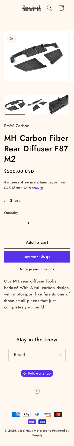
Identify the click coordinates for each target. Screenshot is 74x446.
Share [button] (15, 200)
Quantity (11, 212)
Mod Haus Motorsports (34, 430)
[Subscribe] (60, 355)
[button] (10, 8)
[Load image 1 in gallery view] (15, 104)
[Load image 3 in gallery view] (59, 104)
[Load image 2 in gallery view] (37, 104)
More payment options (37, 269)
